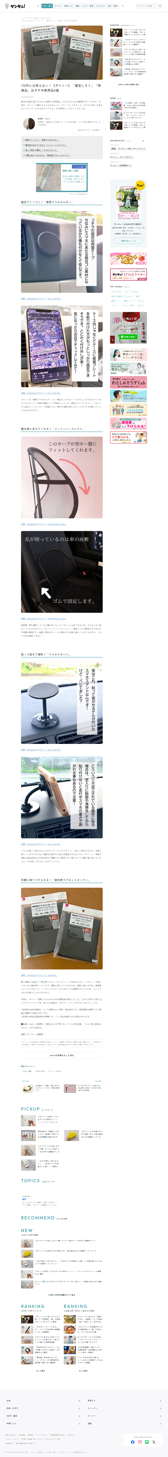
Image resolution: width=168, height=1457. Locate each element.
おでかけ (141, 305)
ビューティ (93, 1408)
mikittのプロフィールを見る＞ (89, 130)
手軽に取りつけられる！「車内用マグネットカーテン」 (48, 155)
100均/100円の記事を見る (128, 84)
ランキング (100, 6)
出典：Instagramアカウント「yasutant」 (39, 975)
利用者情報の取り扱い (58, 1435)
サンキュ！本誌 (128, 305)
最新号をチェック (128, 241)
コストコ (141, 301)
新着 (91, 6)
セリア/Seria (116, 292)
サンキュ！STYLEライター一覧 (49, 1439)
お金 (109, 6)
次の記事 (98, 1081)
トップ (84, 6)
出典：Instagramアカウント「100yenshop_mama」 (44, 524)
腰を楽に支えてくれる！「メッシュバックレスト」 (46, 145)
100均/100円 (45, 18)
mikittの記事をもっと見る (62, 1055)
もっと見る (40, 1370)
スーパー (58, 6)
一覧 (142, 140)
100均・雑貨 (47, 6)
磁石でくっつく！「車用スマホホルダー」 (43, 140)
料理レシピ (68, 6)
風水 (138, 296)
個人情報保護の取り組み (24, 1443)
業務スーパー (129, 301)
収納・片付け (12, 1408)
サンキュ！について (12, 1439)
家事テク (117, 6)
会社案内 (8, 1443)
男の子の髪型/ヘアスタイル (121, 296)
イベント (114, 305)
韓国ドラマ (115, 301)
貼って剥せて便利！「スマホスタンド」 (42, 150)
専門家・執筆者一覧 (28, 1439)
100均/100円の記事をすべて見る (61, 1295)
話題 (77, 6)
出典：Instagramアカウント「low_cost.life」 (41, 298)
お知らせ (71, 1435)
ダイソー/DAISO (55, 1071)
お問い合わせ (10, 1435)
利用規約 (30, 1435)
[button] (38, 6)
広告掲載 (22, 1435)
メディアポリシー (42, 1435)
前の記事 (25, 1081)
